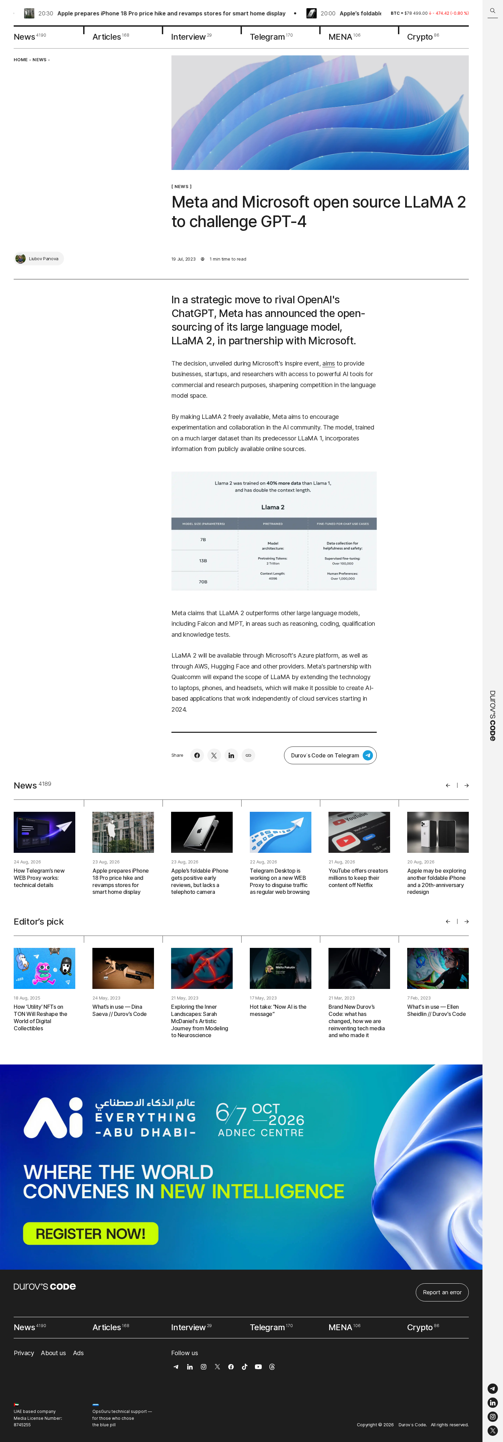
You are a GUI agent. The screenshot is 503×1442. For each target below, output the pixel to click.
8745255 (22, 1424)
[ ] (181, 186)
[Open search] (493, 10)
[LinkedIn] (493, 1403)
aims (328, 363)
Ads (78, 1353)
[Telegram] (493, 1389)
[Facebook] (197, 755)
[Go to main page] (493, 721)
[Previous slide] (448, 785)
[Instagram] (493, 1417)
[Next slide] (466, 785)
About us (53, 1353)
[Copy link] (248, 755)
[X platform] (493, 1431)
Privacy (24, 1353)
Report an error (442, 1292)
